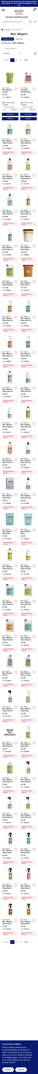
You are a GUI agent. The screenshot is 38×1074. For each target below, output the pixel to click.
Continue (8, 1070)
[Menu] (3, 10)
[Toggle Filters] (35, 53)
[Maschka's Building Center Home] (19, 11)
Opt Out (21, 1070)
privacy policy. (12, 1057)
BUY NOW (10, 118)
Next (26, 60)
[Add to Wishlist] (15, 89)
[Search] (30, 21)
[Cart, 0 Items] (34, 10)
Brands (8, 29)
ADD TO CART (10, 114)
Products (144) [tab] (8, 39)
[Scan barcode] (35, 22)
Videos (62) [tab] (19, 39)
